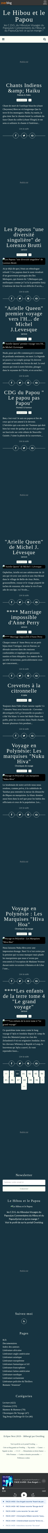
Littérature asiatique (12, 1357)
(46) (18, 1416)
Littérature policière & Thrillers (18, 1381)
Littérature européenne (13, 1360)
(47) (16, 1413)
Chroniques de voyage (24, 766)
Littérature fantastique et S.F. (16, 1364)
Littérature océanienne (13, 1378)
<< (6, 1073)
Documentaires (10, 1343)
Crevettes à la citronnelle (24, 688)
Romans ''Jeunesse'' (12, 1385)
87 (18, 1080)
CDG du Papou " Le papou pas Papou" (24, 397)
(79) (14, 1409)
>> (24, 1086)
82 (30, 1073)
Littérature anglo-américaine (16, 1353)
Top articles (31, 1447)
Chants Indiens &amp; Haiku (24, 88)
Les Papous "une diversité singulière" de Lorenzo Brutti (24, 237)
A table (24, 695)
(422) (9, 1402)
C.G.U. (18, 1451)
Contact (40, 1447)
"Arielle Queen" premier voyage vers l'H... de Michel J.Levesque (24, 318)
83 (36, 1073)
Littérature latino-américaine (16, 1371)
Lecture (24, 250)
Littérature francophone (14, 1367)
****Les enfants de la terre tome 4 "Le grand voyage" (24, 999)
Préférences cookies (23, 1458)
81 (23, 1073)
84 (42, 1073)
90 (37, 1080)
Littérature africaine (12, 1350)
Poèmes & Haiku (24, 95)
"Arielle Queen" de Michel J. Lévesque (24, 547)
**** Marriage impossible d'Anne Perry (24, 617)
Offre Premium (11, 1454)
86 (12, 1080)
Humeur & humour (24, 408)
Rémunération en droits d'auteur (33, 1451)
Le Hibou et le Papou (24, 16)
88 (24, 1080)
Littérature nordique (12, 1374)
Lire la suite (24, 129)
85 (6, 1080)
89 (30, 1080)
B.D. (5, 1340)
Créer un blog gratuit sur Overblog (14, 1447)
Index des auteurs (11, 1347)
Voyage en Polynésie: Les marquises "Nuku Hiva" (24, 753)
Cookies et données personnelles (29, 1454)
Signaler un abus (7, 1451)
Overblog (39, 1436)
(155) (10, 1406)
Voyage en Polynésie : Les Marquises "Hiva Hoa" (24, 916)
